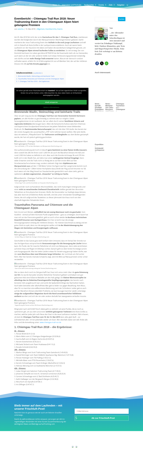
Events (101, 5)
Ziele (110, 5)
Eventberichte (51, 29)
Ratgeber (120, 5)
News (55, 5)
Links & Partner (32, 441)
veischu (21, 29)
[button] (97, 63)
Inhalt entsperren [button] (51, 102)
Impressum (44, 441)
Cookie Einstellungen (110, 441)
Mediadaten (95, 441)
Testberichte (89, 5)
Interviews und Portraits (71, 5)
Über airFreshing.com (60, 441)
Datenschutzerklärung (79, 441)
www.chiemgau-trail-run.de (50, 322)
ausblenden (37, 73)
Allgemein (41, 29)
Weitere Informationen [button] (51, 107)
